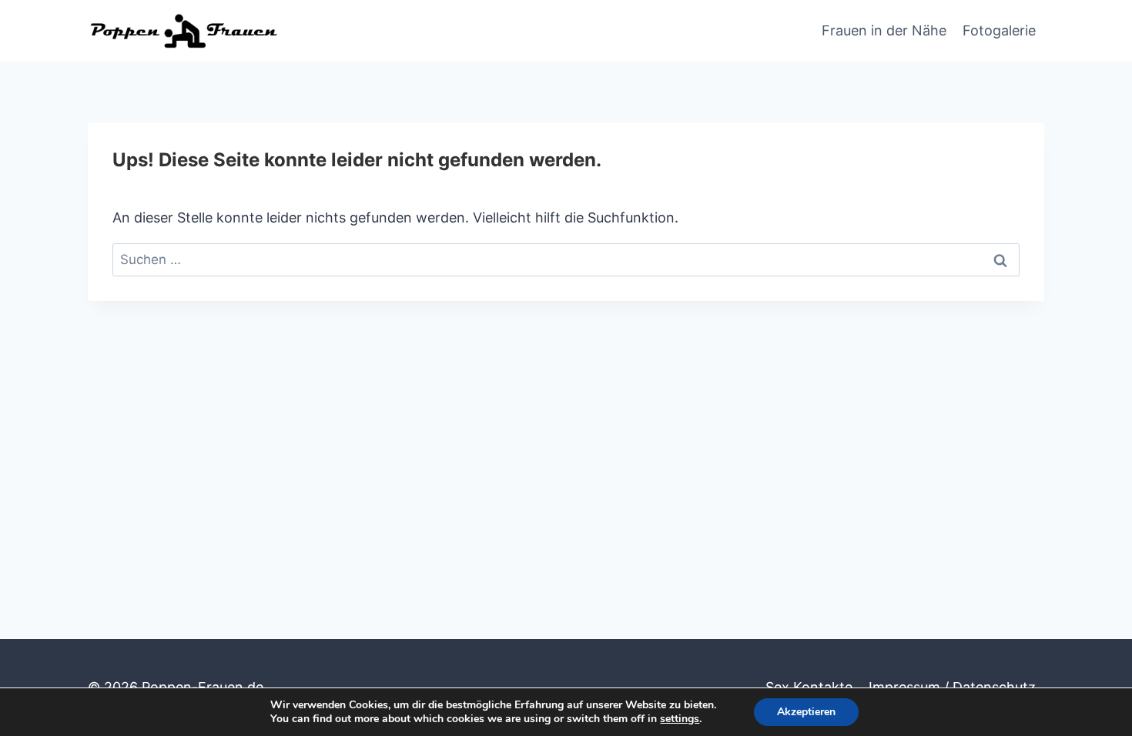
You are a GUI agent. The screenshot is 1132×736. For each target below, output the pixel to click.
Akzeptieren (806, 711)
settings (679, 719)
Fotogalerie (999, 30)
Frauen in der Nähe (884, 30)
